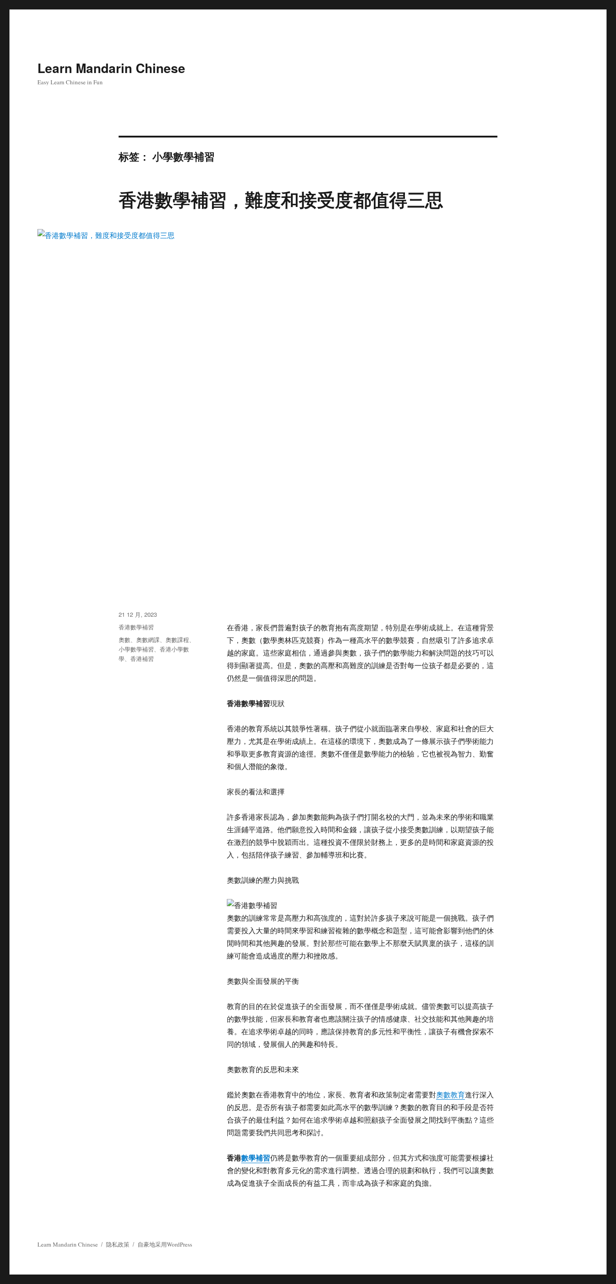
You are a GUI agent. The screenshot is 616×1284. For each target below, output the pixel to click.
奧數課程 (177, 639)
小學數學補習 (136, 649)
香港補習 (142, 658)
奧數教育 (450, 1094)
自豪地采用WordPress (165, 1244)
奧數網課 (148, 639)
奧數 (124, 639)
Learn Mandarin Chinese (111, 68)
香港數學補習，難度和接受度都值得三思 (281, 199)
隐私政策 (117, 1244)
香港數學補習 (136, 627)
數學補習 (255, 1157)
